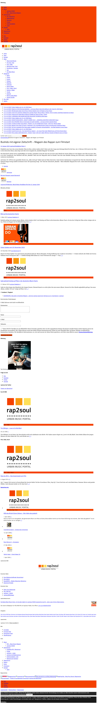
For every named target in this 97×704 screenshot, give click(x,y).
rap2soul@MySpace (9, 595)
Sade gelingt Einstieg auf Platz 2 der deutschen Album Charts (19, 281)
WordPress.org (7, 635)
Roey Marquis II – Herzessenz (11, 542)
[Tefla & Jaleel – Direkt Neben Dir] (10, 551)
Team (8, 29)
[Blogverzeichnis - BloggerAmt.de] (11, 676)
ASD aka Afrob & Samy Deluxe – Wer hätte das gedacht (20, 513)
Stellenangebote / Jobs (12, 657)
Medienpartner (10, 18)
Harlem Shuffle (10, 97)
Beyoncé (23, 614)
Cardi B (54, 614)
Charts (8, 77)
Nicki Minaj (54, 616)
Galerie (5, 101)
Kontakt (6, 27)
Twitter (5, 685)
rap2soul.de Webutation (35, 678)
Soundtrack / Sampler (12, 68)
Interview (9, 84)
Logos (8, 25)
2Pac (2, 614)
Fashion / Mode (11, 90)
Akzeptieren (29, 694)
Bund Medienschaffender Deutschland (13, 577)
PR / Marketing (11, 16)
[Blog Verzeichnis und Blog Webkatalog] (45, 676)
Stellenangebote (11, 24)
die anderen (7, 579)
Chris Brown (61, 614)
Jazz (8, 70)
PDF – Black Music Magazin (14, 13)
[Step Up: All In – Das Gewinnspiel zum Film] (19, 471)
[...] (21, 520)
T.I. (82, 616)
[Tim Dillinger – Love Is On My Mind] (19, 423)
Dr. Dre (76, 614)
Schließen (3, 702)
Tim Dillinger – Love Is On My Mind (11, 428)
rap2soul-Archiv (5, 623)
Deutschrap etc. (5, 487)
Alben (5, 59)
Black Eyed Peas (36, 614)
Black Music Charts (42, 614)
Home (5, 7)
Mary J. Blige (29, 616)
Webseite (3, 324)
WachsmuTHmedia (8, 583)
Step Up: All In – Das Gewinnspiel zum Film (13, 476)
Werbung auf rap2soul (12, 658)
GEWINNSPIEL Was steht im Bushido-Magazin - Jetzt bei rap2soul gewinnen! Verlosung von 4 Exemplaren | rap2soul (34, 296)
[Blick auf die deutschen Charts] (16, 209)
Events (8, 79)
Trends (8, 92)
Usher (90, 616)
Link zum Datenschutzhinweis (17, 694)
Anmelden (6, 630)
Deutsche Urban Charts (70, 614)
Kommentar (4, 305)
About (5, 9)
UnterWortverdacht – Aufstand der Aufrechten (16, 530)
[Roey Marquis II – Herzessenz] (10, 539)
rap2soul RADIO (11, 11)
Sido (74, 616)
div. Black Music (11, 72)
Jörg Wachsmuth (15, 251)
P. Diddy (57, 616)
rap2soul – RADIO (8, 593)
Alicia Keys (13, 614)
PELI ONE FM (7, 591)
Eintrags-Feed (7, 632)
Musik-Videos (10, 86)
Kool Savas (11, 616)
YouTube (6, 687)
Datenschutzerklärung (86, 332)
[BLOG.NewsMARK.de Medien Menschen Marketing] (29, 676)
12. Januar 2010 (5, 146)
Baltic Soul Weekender (9, 589)
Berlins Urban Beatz (12, 95)
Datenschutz (7, 31)
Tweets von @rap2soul (6, 388)
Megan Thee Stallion (36, 616)
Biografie (9, 83)
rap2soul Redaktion (15, 146)
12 (9, 479)
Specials (9, 94)
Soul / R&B (9, 64)
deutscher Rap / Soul (12, 66)
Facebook (6, 683)
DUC (81, 614)
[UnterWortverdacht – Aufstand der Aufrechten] (9, 527)
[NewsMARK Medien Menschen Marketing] (20, 676)
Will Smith (94, 616)
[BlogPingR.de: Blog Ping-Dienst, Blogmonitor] (68, 676)
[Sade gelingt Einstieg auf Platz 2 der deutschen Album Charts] (16, 276)
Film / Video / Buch (12, 88)
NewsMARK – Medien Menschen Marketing (15, 581)
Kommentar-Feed (8, 633)
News (8, 75)
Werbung (9, 20)
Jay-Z (87, 614)
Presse (8, 22)
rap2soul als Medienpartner (14, 655)
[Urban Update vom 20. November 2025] (16, 242)
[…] (30, 222)
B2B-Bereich (7, 15)
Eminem (84, 614)
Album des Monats (11, 61)
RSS (5, 681)
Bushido (6, 166)
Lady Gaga (16, 616)
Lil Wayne (20, 616)
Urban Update (86, 616)
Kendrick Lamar (6, 616)
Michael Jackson (44, 616)
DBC (64, 614)
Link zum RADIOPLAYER (44, 605)
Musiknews (49, 616)
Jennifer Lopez (90, 614)
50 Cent (4, 614)
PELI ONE (6, 99)
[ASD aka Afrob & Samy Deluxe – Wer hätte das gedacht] (19, 508)
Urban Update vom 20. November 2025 (13, 247)
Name (2, 315)
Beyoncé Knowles (29, 614)
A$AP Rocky (8, 614)
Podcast (9, 81)
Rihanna (71, 616)
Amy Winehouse (19, 614)
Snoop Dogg (77, 616)
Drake (79, 614)
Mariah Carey (24, 616)
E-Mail (2, 319)
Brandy (48, 614)
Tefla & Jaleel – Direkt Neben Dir (12, 554)
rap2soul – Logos (11, 653)
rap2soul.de (4, 690)
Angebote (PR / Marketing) (13, 649)
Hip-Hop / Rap (10, 63)
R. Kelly (68, 616)
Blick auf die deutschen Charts (10, 214)
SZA (81, 616)
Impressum (6, 33)
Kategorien (6, 74)
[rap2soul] (12, 50)
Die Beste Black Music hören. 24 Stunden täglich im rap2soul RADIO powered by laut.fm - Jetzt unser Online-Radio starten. (32, 602)
